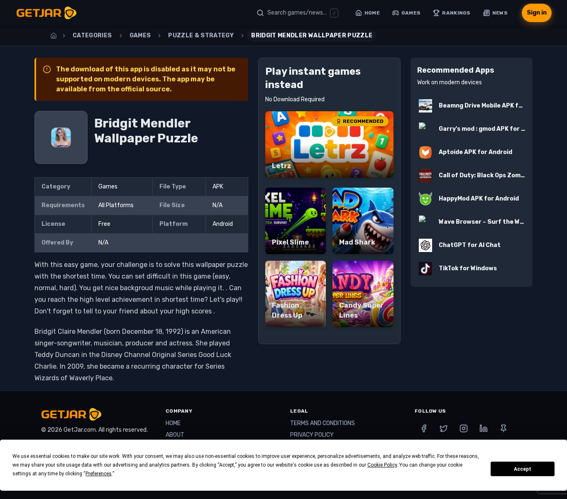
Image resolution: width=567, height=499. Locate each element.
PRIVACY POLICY (312, 434)
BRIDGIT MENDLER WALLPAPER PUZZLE (311, 35)
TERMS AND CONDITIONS (322, 423)
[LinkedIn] (483, 428)
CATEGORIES (92, 35)
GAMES (140, 35)
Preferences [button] (99, 474)
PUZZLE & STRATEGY (201, 35)
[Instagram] (464, 428)
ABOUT (175, 434)
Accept (522, 469)
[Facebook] (424, 428)
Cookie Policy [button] (382, 465)
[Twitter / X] (444, 428)
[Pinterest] (503, 428)
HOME (173, 423)
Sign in (537, 12)
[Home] (53, 36)
